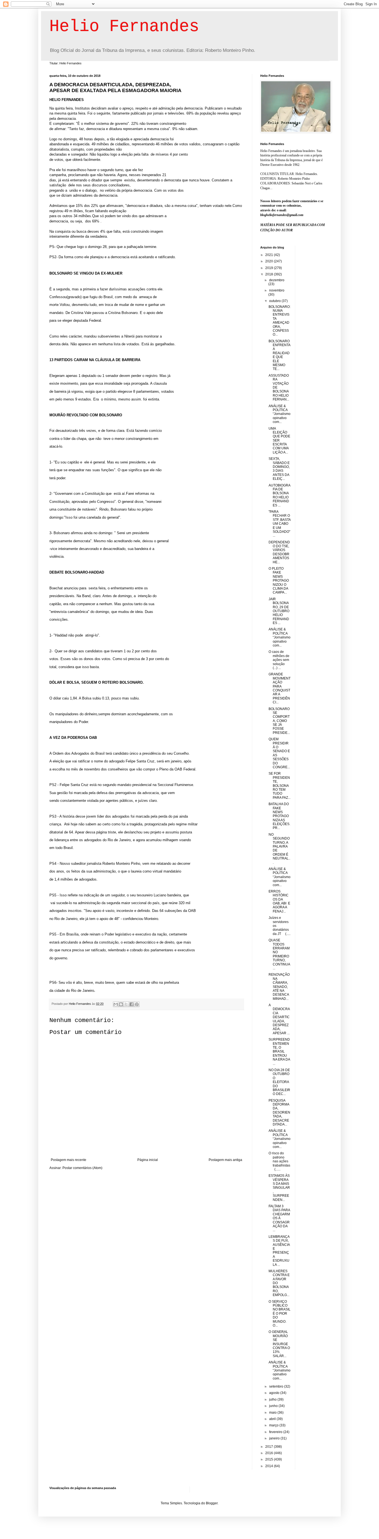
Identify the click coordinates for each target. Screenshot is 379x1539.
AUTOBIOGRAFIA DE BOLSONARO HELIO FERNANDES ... (279, 495)
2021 (269, 255)
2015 (269, 1459)
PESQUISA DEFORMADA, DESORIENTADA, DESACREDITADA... (279, 1112)
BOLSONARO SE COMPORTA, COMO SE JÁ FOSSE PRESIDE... (279, 721)
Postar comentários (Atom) (82, 1168)
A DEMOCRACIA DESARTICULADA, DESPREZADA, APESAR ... (279, 1019)
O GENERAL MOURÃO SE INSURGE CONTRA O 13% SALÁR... (279, 1344)
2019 (269, 268)
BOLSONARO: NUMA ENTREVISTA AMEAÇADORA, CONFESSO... (279, 321)
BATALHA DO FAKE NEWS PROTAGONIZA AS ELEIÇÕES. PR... (279, 816)
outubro (275, 301)
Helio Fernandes (124, 26)
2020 (269, 261)
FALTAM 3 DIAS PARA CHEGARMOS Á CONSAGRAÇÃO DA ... (279, 1218)
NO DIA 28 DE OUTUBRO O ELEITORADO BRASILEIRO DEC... (279, 1082)
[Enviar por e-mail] (115, 1004)
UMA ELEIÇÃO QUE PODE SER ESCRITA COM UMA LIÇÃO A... (279, 440)
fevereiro (276, 1432)
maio (273, 1412)
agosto (274, 1393)
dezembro (276, 280)
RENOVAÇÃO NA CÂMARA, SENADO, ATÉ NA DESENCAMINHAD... (279, 986)
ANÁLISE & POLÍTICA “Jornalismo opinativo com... (279, 414)
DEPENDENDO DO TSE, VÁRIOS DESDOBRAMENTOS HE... (279, 552)
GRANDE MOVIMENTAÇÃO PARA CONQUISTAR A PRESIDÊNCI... (279, 688)
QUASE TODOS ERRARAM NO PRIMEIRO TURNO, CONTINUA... (279, 954)
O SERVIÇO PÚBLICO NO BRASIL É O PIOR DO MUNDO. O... (279, 1313)
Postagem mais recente (68, 1160)
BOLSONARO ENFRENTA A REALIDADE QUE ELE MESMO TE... (279, 355)
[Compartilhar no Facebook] (131, 1004)
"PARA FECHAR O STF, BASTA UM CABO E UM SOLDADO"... (279, 523)
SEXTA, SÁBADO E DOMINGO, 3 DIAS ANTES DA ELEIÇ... (279, 469)
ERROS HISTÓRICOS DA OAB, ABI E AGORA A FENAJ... (279, 901)
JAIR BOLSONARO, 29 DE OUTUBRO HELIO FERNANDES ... (279, 611)
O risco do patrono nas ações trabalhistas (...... (279, 1161)
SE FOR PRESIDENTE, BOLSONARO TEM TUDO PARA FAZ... (279, 785)
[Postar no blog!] (121, 1004)
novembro (276, 290)
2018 (269, 274)
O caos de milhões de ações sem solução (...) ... (279, 660)
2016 (269, 1453)
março (274, 1425)
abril (273, 1419)
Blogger (212, 1503)
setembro (276, 1386)
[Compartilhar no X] (126, 1004)
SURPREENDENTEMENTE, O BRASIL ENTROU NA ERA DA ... (279, 1051)
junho (274, 1406)
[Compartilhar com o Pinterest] (137, 1004)
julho (273, 1399)
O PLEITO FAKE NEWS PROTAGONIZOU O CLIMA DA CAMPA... (279, 580)
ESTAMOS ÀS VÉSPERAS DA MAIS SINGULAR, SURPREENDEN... (279, 1187)
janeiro (275, 1438)
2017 (269, 1447)
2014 (269, 1466)
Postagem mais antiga (225, 1160)
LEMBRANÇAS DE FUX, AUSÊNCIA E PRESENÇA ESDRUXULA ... (279, 1251)
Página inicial (147, 1160)
